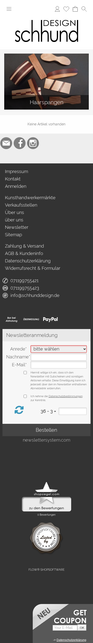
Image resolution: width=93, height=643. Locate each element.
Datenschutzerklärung (28, 260)
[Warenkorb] (75, 9)
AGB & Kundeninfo (24, 253)
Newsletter (16, 227)
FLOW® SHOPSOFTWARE (46, 569)
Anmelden (15, 186)
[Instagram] (33, 143)
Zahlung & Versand (24, 246)
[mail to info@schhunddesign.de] (6, 143)
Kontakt (13, 178)
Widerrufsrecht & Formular (32, 268)
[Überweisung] (31, 319)
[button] (9, 9)
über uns (14, 219)
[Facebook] (19, 143)
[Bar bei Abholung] (11, 319)
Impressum (16, 171)
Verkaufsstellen (21, 205)
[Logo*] (46, 17)
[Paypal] (50, 319)
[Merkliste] (66, 9)
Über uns (14, 212)
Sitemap (13, 234)
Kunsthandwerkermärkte (30, 197)
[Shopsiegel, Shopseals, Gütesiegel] (46, 483)
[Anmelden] (57, 9)
